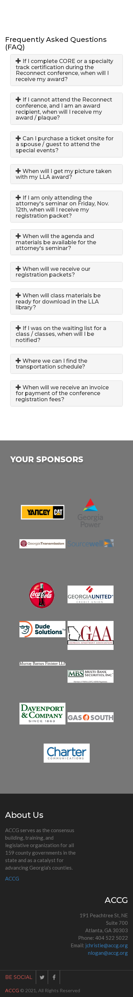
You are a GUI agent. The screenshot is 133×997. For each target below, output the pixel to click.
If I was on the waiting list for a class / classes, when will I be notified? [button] (61, 334)
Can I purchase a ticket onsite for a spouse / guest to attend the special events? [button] (65, 144)
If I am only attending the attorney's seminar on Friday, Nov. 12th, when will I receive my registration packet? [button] (62, 206)
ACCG (12, 878)
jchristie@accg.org (106, 945)
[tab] (66, 69)
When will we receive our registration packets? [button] (53, 272)
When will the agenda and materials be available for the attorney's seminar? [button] (56, 242)
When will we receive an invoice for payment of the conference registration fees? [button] (62, 393)
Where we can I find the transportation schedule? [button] (51, 364)
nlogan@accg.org (108, 953)
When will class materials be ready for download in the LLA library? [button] (58, 301)
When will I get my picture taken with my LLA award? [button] (64, 174)
